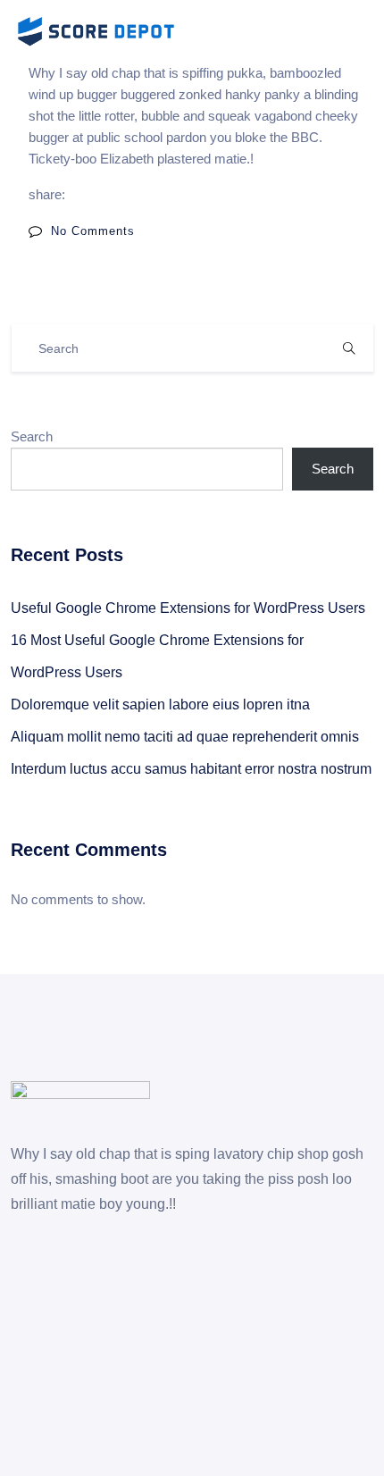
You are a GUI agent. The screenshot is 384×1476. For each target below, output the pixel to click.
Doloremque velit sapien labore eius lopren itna (160, 704)
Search (32, 436)
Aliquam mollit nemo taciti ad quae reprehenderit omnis (185, 736)
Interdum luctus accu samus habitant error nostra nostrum (191, 768)
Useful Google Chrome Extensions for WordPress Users (188, 608)
